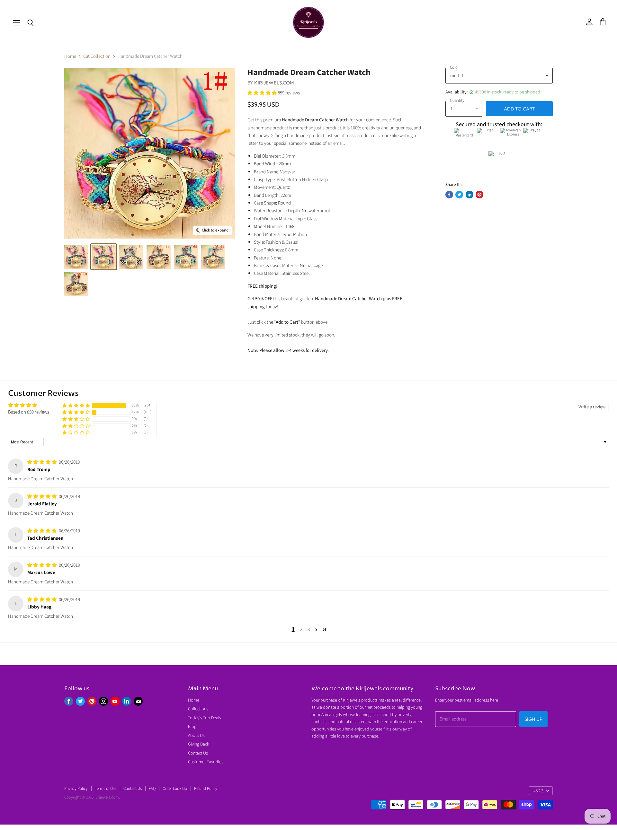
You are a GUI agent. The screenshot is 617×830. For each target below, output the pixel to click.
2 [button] (301, 629)
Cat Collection (97, 56)
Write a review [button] (591, 407)
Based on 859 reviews (28, 412)
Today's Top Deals (204, 718)
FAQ (152, 788)
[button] (262, 93)
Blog (192, 726)
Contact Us (198, 753)
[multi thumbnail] (76, 256)
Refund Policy (205, 788)
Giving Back (198, 744)
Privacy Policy (76, 788)
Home (70, 56)
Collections (198, 709)
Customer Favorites (205, 762)
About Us (196, 735)
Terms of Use (105, 788)
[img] (42, 462)
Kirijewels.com (274, 83)
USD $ (537, 791)
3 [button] (309, 629)
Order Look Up (175, 788)
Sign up (533, 719)
